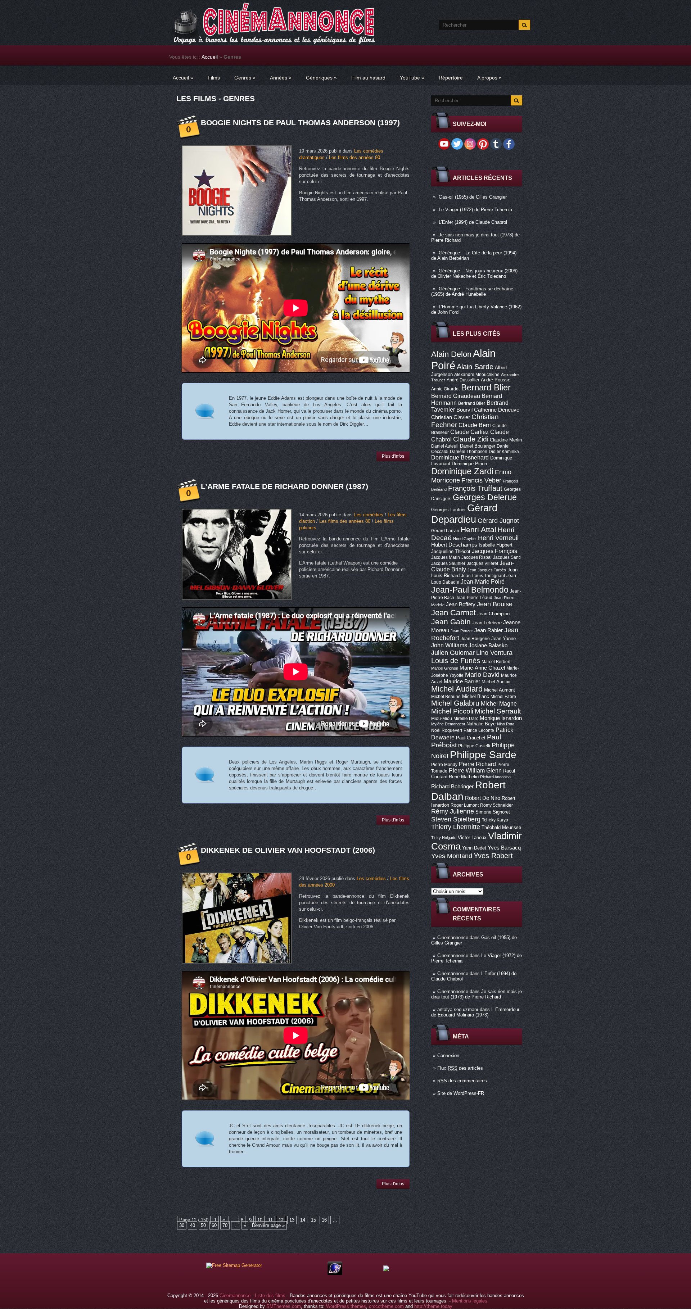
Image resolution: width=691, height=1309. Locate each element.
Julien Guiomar (453, 652)
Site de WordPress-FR (460, 1093)
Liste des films (270, 1295)
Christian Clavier (450, 417)
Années (281, 78)
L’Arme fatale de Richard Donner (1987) (284, 486)
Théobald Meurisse (501, 827)
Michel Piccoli (452, 711)
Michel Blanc (475, 696)
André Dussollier (463, 379)
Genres (245, 78)
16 (324, 1220)
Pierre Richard (477, 764)
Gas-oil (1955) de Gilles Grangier (473, 197)
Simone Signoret (492, 812)
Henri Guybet (465, 538)
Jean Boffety (460, 604)
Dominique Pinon (469, 463)
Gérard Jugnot (498, 520)
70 (224, 1225)
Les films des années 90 (354, 157)
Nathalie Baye (481, 723)
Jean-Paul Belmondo (470, 589)
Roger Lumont (465, 805)
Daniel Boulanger (477, 446)
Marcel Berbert (496, 661)
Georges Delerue (485, 497)
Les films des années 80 (344, 521)
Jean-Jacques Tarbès (487, 570)
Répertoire (451, 78)
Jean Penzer (462, 631)
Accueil (210, 57)
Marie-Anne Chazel (482, 668)
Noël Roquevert (446, 730)
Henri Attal (478, 529)
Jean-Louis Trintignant (483, 575)
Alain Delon (451, 354)
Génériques (321, 78)
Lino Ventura (494, 652)
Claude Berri (475, 425)
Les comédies (368, 514)
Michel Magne (499, 703)
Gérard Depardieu (464, 513)
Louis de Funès (455, 661)
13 (291, 1220)
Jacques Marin (445, 557)
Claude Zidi (470, 439)
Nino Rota (505, 724)
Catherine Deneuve (496, 410)
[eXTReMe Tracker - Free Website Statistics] (335, 1273)
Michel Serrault (498, 711)
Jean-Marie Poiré (483, 581)
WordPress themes (346, 1306)
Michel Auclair (496, 681)
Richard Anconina (495, 777)
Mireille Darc (465, 718)
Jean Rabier (488, 630)
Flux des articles (460, 1068)
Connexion (448, 1055)
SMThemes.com (283, 1306)
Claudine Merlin (506, 440)
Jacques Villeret (482, 563)
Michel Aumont (499, 690)
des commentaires (462, 1080)
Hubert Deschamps (454, 545)
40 (192, 1225)
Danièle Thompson (468, 451)
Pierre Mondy (444, 764)
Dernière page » (268, 1225)
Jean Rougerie (475, 638)
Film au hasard (368, 78)
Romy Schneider (496, 805)
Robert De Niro (482, 798)
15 (313, 1220)
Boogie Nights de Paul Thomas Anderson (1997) (300, 122)
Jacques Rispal (476, 557)
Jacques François (494, 551)
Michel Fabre (503, 696)
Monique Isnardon (501, 718)
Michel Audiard (457, 688)
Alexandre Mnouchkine (477, 374)
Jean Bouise (494, 604)
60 (214, 1225)
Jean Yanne (503, 638)
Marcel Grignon (444, 668)
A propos (489, 78)
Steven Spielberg (455, 819)
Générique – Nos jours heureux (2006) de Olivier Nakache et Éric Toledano (474, 273)
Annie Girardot (445, 388)
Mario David (482, 674)
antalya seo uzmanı (457, 1009)
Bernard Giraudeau (455, 396)
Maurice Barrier (462, 681)
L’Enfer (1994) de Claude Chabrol (473, 222)
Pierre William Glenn (475, 770)
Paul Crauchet (470, 737)
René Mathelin (464, 776)
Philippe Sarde (483, 754)
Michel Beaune (446, 696)
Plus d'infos (393, 456)
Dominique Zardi (462, 471)
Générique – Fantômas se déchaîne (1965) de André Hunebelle (472, 291)
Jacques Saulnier (448, 563)
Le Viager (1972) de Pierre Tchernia (475, 209)
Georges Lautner (448, 509)
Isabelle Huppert (495, 545)
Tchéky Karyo (495, 820)
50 (203, 1225)
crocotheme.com (386, 1306)
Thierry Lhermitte (455, 826)
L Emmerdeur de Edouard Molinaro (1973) (475, 1012)
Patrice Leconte (479, 730)
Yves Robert (493, 856)
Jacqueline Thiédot (450, 551)
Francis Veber (481, 480)
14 (302, 1220)
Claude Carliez (469, 432)
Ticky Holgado (443, 837)
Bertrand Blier (471, 403)
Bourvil (464, 410)
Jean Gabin (451, 621)
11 (270, 1220)
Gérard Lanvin (445, 530)
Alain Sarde (475, 367)
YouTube (412, 78)
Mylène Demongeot (448, 724)
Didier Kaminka (504, 451)
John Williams (449, 645)
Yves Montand (451, 856)
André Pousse (495, 379)
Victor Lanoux (472, 837)
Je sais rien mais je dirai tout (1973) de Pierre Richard (476, 994)
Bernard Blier (486, 387)
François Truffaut (475, 488)
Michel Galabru (455, 703)
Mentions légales (469, 1301)
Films (214, 78)
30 (181, 1225)
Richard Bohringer (452, 786)
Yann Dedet (474, 848)
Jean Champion (493, 613)
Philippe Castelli (474, 745)
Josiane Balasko (488, 645)
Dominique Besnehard (460, 457)
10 (259, 1220)
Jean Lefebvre (487, 622)
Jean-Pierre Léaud (474, 597)
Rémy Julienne (452, 811)
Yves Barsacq (504, 848)
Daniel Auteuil (445, 446)
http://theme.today (433, 1306)
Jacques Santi (507, 557)
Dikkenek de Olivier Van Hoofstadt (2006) (288, 850)
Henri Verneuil (498, 538)
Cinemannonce (452, 937)
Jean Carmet (453, 612)
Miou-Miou (441, 718)
